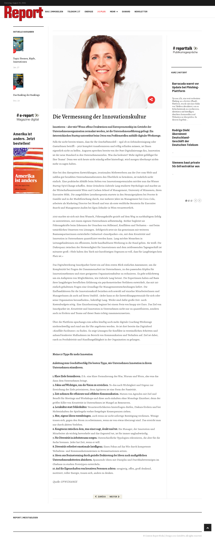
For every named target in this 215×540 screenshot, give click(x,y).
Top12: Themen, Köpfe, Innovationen (24, 60)
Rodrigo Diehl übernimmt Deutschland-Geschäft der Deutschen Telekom (185, 137)
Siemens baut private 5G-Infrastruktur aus (186, 164)
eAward (126, 11)
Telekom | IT (73, 11)
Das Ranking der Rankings (26, 95)
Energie (89, 11)
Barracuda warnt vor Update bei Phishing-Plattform (185, 87)
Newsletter (141, 11)
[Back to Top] (207, 527)
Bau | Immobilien (54, 11)
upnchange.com (82, 322)
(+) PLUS (102, 11)
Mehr (112, 11)
